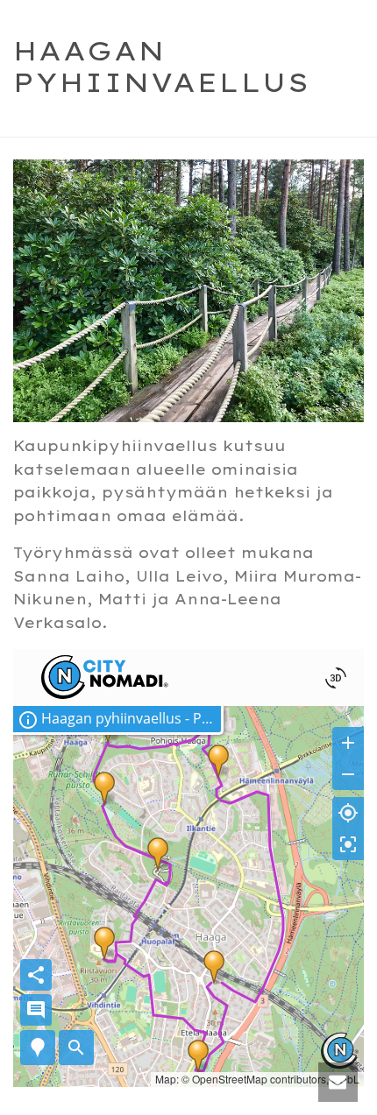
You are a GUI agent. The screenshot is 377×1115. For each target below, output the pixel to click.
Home (100, 125)
